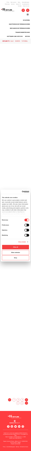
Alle (11, 41)
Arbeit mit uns (26, 6)
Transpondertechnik (22, 32)
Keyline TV (18, 4)
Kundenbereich (25, 4)
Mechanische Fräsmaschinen (20, 28)
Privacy (4, 446)
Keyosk (27, 36)
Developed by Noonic (24, 446)
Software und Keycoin (14, 36)
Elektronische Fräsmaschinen (19, 24)
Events (17, 41)
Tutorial (25, 41)
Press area (7, 4)
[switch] (26, 225)
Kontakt (19, 6)
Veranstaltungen (25, 2)
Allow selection (15, 252)
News (19, 2)
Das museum (13, 2)
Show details (22, 242)
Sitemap (17, 446)
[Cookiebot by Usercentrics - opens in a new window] (22, 192)
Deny (15, 257)
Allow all (15, 247)
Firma (8, 2)
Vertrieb (13, 4)
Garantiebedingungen (10, 446)
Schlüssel (26, 20)
